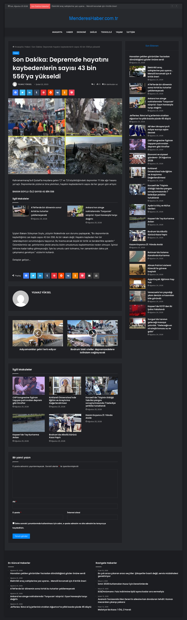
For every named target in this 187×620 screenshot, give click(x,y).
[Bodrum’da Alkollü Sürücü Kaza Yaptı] (65, 423)
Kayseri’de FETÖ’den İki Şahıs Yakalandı (160, 308)
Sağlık (93, 32)
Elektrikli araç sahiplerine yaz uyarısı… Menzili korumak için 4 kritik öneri (160, 72)
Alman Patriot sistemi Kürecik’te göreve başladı (159, 268)
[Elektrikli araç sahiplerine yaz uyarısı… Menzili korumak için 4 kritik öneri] (137, 71)
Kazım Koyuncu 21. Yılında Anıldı (99, 416)
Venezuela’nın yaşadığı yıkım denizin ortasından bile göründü (161, 295)
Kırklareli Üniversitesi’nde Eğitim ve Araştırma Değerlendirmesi (62, 400)
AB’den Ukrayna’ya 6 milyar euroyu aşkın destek (158, 129)
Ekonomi (81, 32)
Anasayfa (57, 32)
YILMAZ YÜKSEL (25, 84)
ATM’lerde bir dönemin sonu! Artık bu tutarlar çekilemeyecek (79, 6)
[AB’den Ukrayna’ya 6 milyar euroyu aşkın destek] (137, 130)
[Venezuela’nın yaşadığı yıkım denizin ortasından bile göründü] (137, 296)
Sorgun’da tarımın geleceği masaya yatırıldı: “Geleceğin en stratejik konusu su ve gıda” (160, 325)
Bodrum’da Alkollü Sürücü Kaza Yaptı (63, 436)
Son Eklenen (152, 45)
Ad (15, 501)
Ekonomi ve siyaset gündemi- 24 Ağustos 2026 (159, 157)
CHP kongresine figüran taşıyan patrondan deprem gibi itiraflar (27, 400)
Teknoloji (106, 32)
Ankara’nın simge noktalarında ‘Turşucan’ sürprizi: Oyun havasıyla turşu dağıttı (161, 103)
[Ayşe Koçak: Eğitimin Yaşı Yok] (137, 283)
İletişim (131, 32)
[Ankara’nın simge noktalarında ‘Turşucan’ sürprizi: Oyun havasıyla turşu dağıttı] (75, 211)
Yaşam (119, 32)
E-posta (17, 512)
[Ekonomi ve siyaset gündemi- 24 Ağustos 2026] (137, 158)
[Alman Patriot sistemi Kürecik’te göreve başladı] (137, 269)
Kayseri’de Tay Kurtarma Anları (26, 436)
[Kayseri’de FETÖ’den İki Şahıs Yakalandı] (137, 310)
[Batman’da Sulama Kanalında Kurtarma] (137, 256)
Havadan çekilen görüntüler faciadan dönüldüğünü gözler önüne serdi (149, 58)
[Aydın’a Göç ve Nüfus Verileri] (137, 209)
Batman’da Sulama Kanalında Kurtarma (158, 254)
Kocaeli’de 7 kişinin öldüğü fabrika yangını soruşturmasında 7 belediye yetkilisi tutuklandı (101, 401)
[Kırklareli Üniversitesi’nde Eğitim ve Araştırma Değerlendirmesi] (65, 386)
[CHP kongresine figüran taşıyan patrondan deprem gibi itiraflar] (29, 386)
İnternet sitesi (73, 512)
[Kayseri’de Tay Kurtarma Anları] (29, 423)
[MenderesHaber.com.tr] (93, 18)
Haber (69, 32)
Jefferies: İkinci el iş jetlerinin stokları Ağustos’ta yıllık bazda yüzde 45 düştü (150, 117)
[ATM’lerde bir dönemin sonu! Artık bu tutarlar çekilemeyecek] (21, 211)
